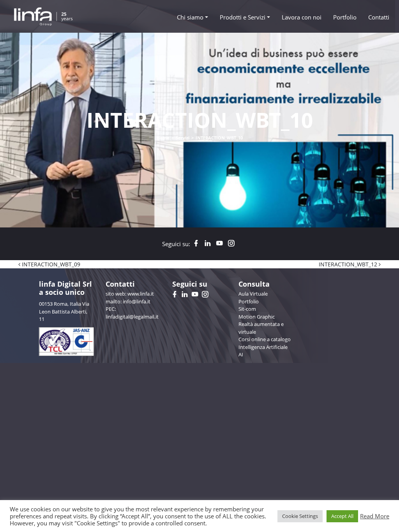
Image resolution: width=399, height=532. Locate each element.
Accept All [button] (342, 516)
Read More (374, 516)
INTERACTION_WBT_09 (50, 264)
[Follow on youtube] (219, 243)
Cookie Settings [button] (300, 516)
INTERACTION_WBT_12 (349, 264)
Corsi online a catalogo (264, 339)
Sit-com (247, 308)
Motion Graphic (256, 316)
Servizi (182, 138)
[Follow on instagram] (231, 243)
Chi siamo (190, 17)
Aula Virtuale (253, 293)
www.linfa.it (140, 293)
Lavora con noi (301, 17)
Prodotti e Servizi (242, 17)
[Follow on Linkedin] (208, 243)
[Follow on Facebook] (196, 243)
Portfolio (345, 17)
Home (163, 138)
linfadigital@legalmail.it (132, 316)
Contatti (378, 17)
